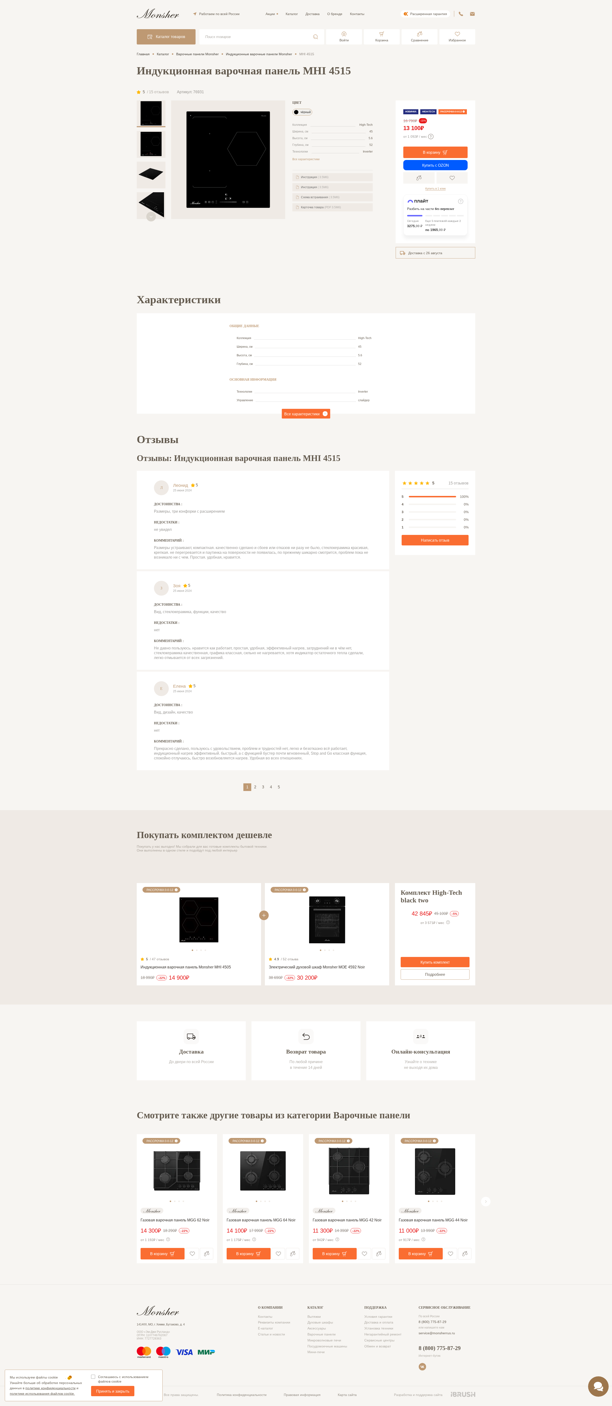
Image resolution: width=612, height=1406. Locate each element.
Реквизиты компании (274, 1322)
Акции (270, 14)
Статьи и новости (271, 1334)
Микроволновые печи (324, 1340)
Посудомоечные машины (327, 1346)
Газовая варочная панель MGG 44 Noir (433, 1220)
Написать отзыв (435, 540)
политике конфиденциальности (50, 1388)
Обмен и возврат (377, 1346)
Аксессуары (316, 1328)
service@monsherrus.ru (437, 1333)
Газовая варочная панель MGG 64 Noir (261, 1220)
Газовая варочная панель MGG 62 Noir (175, 1220)
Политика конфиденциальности (242, 1395)
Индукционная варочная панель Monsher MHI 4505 (186, 967)
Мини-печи (316, 1352)
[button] (151, 216)
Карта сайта (347, 1395)
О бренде (334, 14)
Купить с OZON (435, 165)
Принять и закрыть (112, 1391)
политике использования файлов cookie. (42, 1393)
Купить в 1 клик (435, 188)
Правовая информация (302, 1395)
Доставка (313, 14)
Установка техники (378, 1328)
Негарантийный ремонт (382, 1334)
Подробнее (435, 974)
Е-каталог (265, 1328)
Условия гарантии (378, 1316)
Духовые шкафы (320, 1322)
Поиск (315, 37)
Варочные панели (321, 1334)
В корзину (431, 152)
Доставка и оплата (378, 1322)
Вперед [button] (486, 1201)
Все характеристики (306, 159)
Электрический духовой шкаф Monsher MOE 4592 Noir (317, 967)
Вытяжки (314, 1316)
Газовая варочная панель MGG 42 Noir (347, 1220)
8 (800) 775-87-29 (432, 1322)
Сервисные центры (379, 1340)
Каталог (292, 14)
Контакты (357, 14)
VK (422, 1367)
